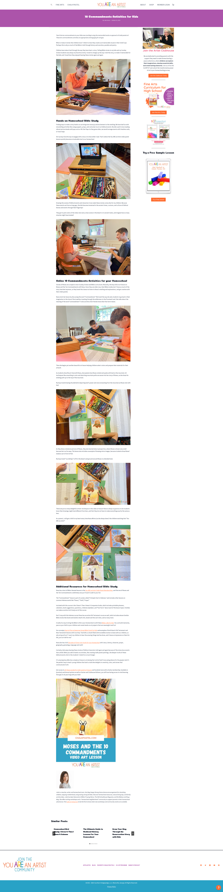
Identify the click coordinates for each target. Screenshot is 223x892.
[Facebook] (200, 865)
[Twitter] (205, 865)
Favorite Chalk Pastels (105, 865)
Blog (94, 865)
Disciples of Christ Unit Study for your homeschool (84, 643)
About (143, 4)
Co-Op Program (121, 865)
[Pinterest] (218, 865)
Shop (151, 4)
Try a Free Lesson (158, 200)
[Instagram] (209, 865)
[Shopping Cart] (173, 5)
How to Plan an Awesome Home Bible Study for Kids (81, 630)
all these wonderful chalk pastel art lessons (78, 670)
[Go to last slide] (53, 833)
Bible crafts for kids (108, 623)
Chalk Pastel (73, 4)
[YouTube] (214, 865)
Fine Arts (60, 4)
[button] (51, 5)
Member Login (163, 4)
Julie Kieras (107, 20)
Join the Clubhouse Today (158, 76)
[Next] (132, 833)
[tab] (89, 843)
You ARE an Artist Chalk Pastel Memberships (99, 590)
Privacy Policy (111, 887)
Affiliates (87, 865)
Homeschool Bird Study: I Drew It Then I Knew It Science (64, 831)
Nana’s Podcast (134, 865)
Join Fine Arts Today (158, 112)
